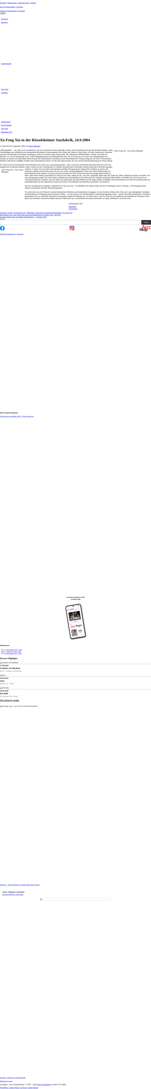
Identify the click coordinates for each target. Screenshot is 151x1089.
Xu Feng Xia (67, 213)
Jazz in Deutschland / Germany (11, 7)
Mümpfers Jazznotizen (73, 208)
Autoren (33, 3)
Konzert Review (20, 213)
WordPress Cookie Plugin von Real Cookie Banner (19, 1088)
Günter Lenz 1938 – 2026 (13, 651)
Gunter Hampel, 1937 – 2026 (14, 650)
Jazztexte (4, 22)
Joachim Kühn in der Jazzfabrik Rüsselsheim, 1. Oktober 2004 (23, 217)
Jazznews (4, 19)
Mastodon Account (6, 1081)
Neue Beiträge (6, 125)
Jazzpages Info (23, 3)
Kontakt (3, 3)
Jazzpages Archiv (6, 213)
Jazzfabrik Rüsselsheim (52, 213)
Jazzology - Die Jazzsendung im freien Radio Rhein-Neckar (20, 885)
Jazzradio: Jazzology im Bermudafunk (12, 1078)
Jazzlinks (4, 93)
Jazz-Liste (4, 89)
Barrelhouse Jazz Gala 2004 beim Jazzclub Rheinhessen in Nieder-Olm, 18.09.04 (30, 215)
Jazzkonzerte (5, 122)
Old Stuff (4, 129)
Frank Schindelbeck (44, 1085)
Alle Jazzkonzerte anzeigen (9, 700)
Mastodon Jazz (6, 132)
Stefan (2, 651)
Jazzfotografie (6, 64)
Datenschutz (12, 3)
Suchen (2, 219)
